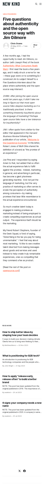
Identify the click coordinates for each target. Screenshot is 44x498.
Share (35, 46)
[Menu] (40, 4)
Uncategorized (9, 14)
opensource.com (11, 270)
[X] (19, 471)
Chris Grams (16, 43)
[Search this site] (36, 4)
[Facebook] (24, 471)
